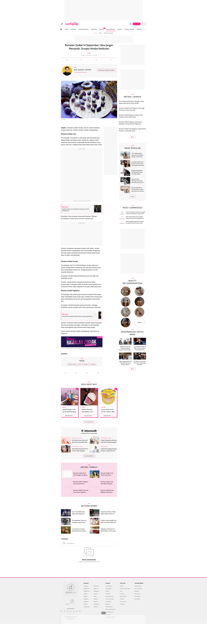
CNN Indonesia (138, 586)
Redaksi (122, 586)
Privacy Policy (123, 601)
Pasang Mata (108, 588)
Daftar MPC (137, 23)
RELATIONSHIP (110, 29)
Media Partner (123, 596)
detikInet (86, 593)
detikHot (85, 596)
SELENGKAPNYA (89, 422)
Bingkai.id (107, 604)
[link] (89, 430)
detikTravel (96, 586)
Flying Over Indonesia (110, 609)
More (132, 137)
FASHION (73, 29)
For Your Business (109, 612)
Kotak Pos (122, 593)
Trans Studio (108, 601)
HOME (66, 29)
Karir (121, 591)
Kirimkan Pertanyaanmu (106, 70)
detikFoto (96, 601)
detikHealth (96, 591)
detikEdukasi (86, 588)
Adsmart (107, 591)
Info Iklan (122, 599)
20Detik (95, 599)
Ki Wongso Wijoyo (80, 72)
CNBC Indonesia (138, 588)
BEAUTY (101, 29)
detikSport (86, 599)
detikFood (96, 588)
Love (95, 33)
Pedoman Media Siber (125, 588)
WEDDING (94, 29)
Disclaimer (122, 604)
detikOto (86, 604)
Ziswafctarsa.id (108, 606)
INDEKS (139, 29)
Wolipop (96, 593)
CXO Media (137, 599)
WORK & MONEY (129, 29)
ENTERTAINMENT (84, 29)
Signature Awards (109, 596)
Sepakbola (86, 601)
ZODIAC (120, 29)
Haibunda (137, 591)
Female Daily (137, 596)
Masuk (143, 23)
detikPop (96, 606)
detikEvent (107, 593)
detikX (95, 596)
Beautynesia (137, 593)
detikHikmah (96, 604)
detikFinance (86, 591)
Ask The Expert (108, 33)
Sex (100, 33)
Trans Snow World (109, 599)
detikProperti (87, 606)
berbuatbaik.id (108, 586)
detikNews (86, 586)
